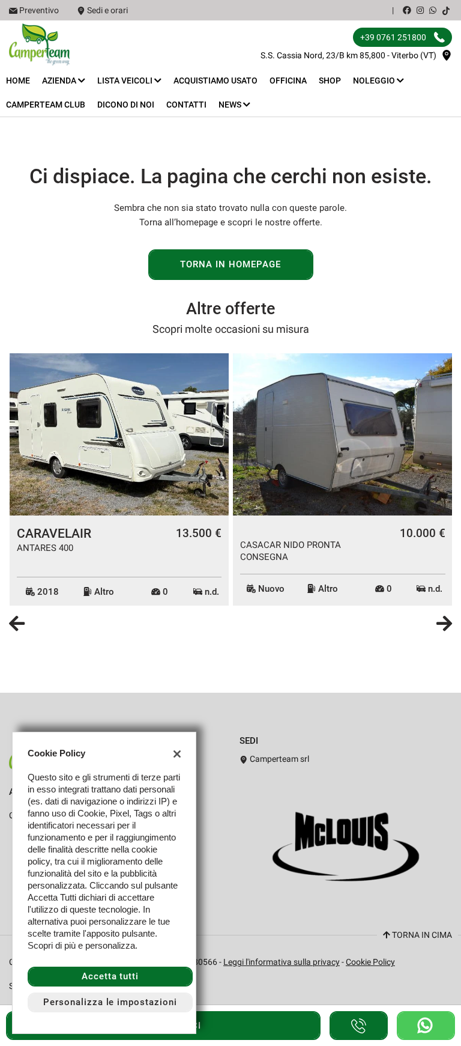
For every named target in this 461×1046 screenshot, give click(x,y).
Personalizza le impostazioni (110, 1002)
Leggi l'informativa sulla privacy (281, 962)
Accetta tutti (110, 976)
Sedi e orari (107, 10)
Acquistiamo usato (215, 80)
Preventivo (39, 10)
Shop (330, 80)
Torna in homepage (230, 264)
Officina (288, 80)
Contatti (186, 104)
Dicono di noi (125, 104)
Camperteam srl (278, 759)
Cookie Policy (370, 962)
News (230, 104)
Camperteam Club (45, 104)
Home (18, 80)
